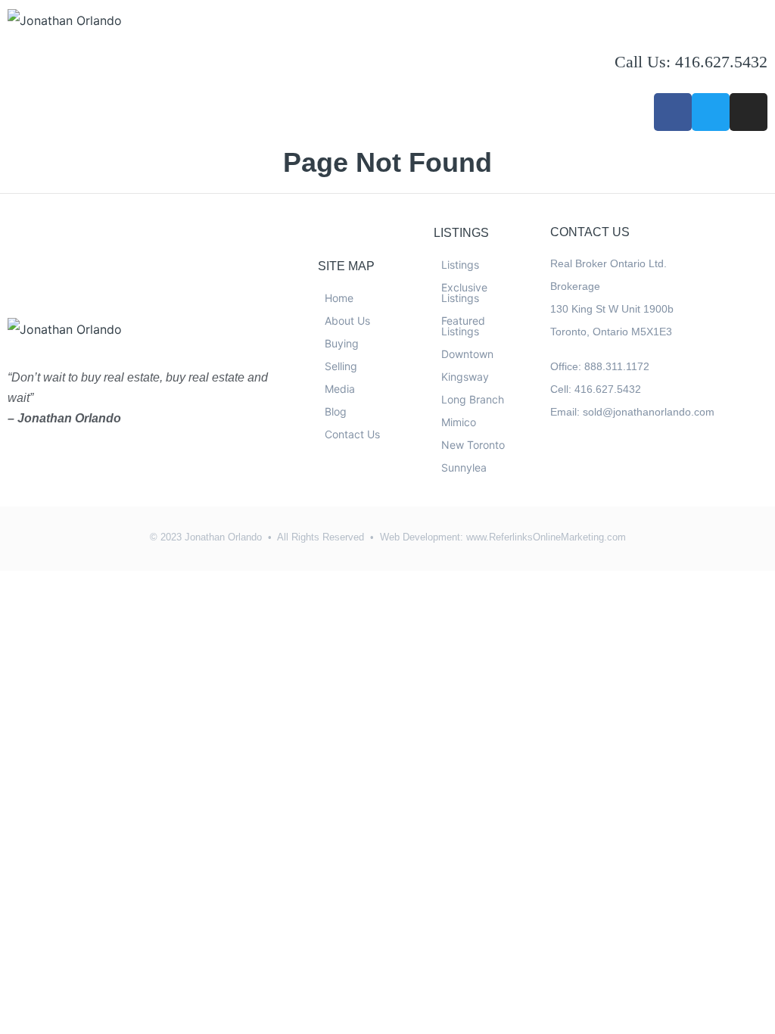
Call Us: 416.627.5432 (691, 61)
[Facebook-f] (673, 112)
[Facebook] (563, 468)
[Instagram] (748, 112)
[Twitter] (711, 112)
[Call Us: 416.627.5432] (633, 26)
